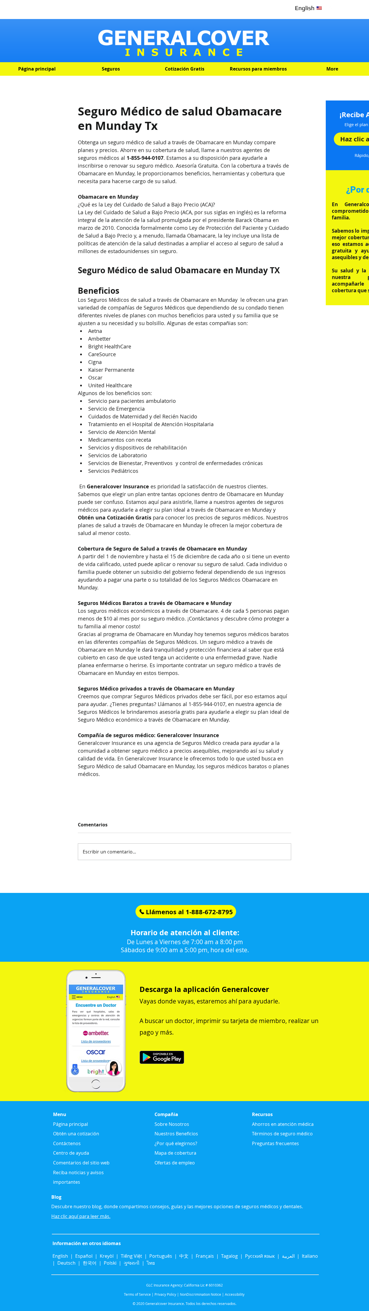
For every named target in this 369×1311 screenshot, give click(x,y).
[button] (111, 69)
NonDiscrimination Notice (200, 1294)
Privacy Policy (165, 1294)
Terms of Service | (139, 1294)
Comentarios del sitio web (81, 1163)
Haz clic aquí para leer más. (80, 1216)
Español (84, 1256)
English (60, 1256)
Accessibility (234, 1294)
